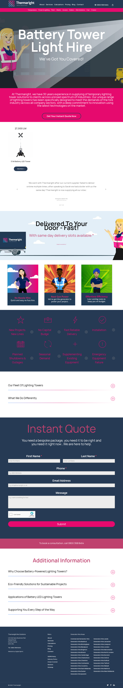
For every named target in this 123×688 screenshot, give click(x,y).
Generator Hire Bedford (79, 641)
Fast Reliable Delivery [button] (72, 332)
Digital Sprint (19, 651)
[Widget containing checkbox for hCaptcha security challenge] (21, 514)
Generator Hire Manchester (103, 650)
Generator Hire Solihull (101, 660)
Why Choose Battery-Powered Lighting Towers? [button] (37, 571)
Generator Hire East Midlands (81, 668)
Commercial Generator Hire (80, 639)
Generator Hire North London (104, 652)
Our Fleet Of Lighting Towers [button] (25, 385)
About (50, 638)
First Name (34, 456)
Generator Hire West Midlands (104, 671)
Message (61, 493)
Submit (61, 524)
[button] (61, 116)
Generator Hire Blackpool (79, 647)
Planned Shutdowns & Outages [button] (17, 358)
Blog (49, 649)
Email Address (61, 480)
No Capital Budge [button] (44, 332)
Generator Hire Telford (101, 663)
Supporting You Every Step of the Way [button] (31, 609)
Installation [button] (99, 330)
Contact (50, 651)
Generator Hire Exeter (78, 671)
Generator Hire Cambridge (80, 655)
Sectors (50, 665)
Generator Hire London (101, 647)
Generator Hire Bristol (78, 652)
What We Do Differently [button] (22, 398)
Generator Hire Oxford (101, 658)
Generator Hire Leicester (102, 641)
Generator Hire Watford (102, 668)
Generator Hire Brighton (79, 650)
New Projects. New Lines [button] (17, 332)
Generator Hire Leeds (101, 639)
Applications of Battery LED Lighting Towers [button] (35, 597)
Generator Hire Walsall (101, 666)
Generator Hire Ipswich (78, 674)
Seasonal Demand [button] (45, 356)
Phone (61, 468)
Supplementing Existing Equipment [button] (72, 358)
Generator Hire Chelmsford (80, 658)
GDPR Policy (52, 656)
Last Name (89, 456)
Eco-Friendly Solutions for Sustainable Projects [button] (37, 584)
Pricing (50, 646)
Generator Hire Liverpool (102, 644)
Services (51, 641)
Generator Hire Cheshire (79, 660)
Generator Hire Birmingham (80, 644)
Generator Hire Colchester (80, 663)
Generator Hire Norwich (102, 655)
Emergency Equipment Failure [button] (99, 358)
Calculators (52, 643)
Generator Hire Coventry (79, 666)
